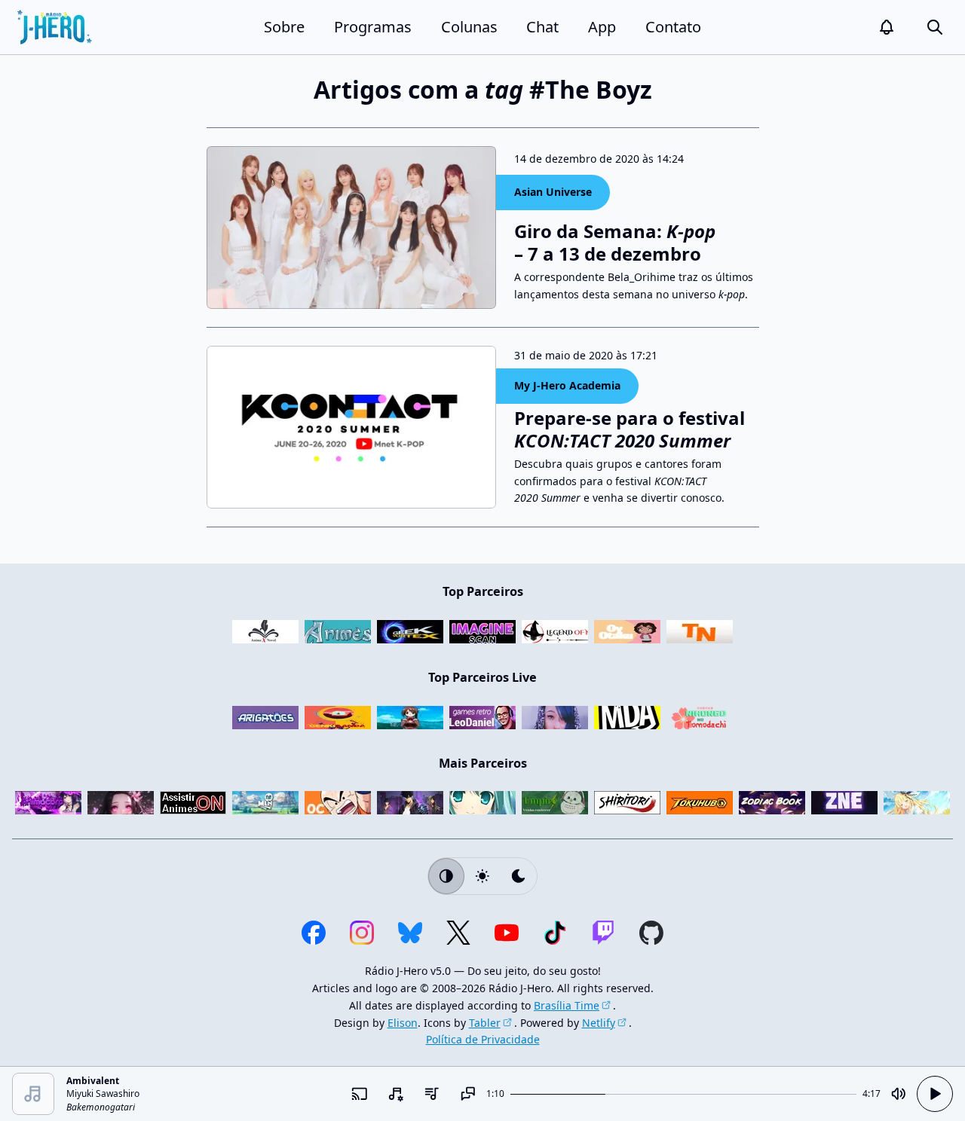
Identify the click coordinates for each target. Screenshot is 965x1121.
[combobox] (396, 1094)
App (602, 27)
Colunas (469, 27)
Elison (403, 1023)
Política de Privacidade (483, 1039)
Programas (373, 27)
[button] (886, 27)
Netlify (598, 1023)
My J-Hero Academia (567, 385)
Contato (673, 27)
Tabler (485, 1023)
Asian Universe (553, 192)
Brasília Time (566, 1005)
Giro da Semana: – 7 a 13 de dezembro (614, 242)
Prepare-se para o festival (629, 429)
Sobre (284, 27)
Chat (542, 27)
